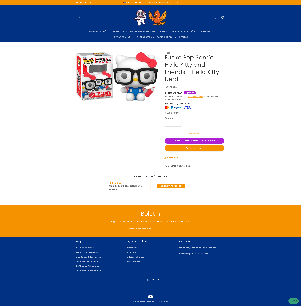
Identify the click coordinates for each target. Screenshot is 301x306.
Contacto (132, 252)
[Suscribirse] (172, 229)
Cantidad (169, 118)
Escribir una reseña (171, 186)
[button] (79, 17)
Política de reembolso (87, 252)
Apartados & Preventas (88, 257)
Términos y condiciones (88, 270)
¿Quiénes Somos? (136, 257)
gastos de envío (195, 97)
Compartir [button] (172, 157)
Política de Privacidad (87, 266)
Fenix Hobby (133, 261)
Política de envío (85, 247)
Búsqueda (132, 247)
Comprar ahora (194, 148)
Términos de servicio (87, 261)
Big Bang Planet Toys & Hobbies (154, 301)
